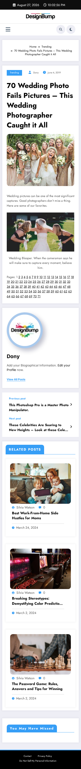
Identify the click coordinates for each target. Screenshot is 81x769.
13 (52, 277)
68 (26, 296)
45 (55, 287)
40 (34, 287)
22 (21, 282)
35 (12, 287)
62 (65, 291)
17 (68, 277)
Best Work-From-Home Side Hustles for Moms (35, 516)
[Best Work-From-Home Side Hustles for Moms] (40, 483)
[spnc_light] (70, 29)
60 (57, 291)
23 (25, 282)
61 (61, 291)
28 (47, 282)
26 (39, 282)
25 (34, 282)
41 (38, 287)
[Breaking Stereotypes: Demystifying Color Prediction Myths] (40, 569)
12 (48, 277)
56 (39, 291)
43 (46, 287)
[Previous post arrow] (71, 404)
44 (51, 287)
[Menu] (8, 29)
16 (64, 277)
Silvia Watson (25, 507)
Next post (15, 418)
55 (35, 291)
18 (72, 277)
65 (13, 296)
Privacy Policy (45, 756)
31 (60, 282)
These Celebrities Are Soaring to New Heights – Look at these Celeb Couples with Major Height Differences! (38, 427)
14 (56, 277)
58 (48, 291)
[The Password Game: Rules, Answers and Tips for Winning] (40, 654)
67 (22, 296)
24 (30, 282)
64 (8, 296)
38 (25, 287)
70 (35, 296)
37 (21, 287)
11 (44, 277)
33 (68, 282)
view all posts (16, 379)
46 (60, 287)
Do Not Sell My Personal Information (37, 760)
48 (68, 287)
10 (41, 277)
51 (17, 291)
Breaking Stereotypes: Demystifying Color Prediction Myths (36, 601)
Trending (14, 72)
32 (64, 282)
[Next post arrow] (71, 426)
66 (17, 296)
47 (64, 287)
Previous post (17, 398)
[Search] (60, 29)
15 (60, 277)
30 (56, 282)
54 (30, 291)
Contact (28, 756)
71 (39, 296)
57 (43, 291)
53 (26, 291)
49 (8, 291)
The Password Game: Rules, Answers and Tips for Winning (37, 686)
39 (29, 287)
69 (30, 296)
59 (52, 291)
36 (17, 287)
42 (42, 287)
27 (43, 282)
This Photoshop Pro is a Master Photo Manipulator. (39, 407)
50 (13, 291)
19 (8, 282)
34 (8, 287)
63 (70, 291)
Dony (36, 72)
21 (16, 282)
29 (52, 282)
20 (12, 282)
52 (21, 291)
